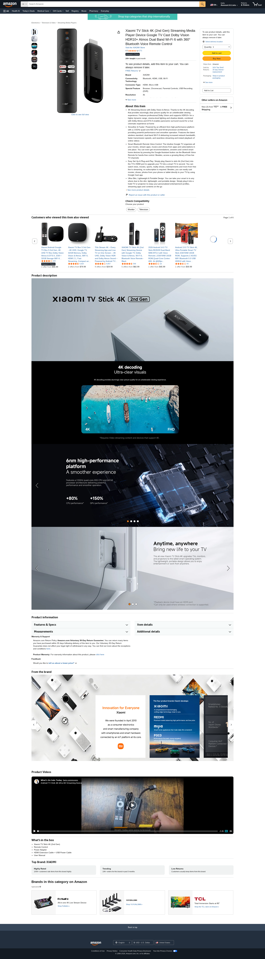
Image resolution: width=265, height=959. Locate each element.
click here (100, 654)
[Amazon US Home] (96, 943)
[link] (52, 253)
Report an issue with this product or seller (147, 195)
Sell (67, 11)
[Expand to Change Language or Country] (217, 5)
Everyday (105, 11)
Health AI (16, 11)
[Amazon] (10, 4)
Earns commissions (70, 780)
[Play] (34, 831)
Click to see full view (80, 114)
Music (84, 11)
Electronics (35, 23)
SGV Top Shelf (218, 67)
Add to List (208, 90)
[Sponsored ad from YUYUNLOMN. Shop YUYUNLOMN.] (132, 902)
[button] (6, 11)
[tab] (128, 521)
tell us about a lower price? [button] (62, 663)
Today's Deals (28, 11)
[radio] (34, 32)
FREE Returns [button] (132, 71)
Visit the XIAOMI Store (135, 47)
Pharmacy (93, 11)
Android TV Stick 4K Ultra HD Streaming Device (61, 783)
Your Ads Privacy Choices (162, 951)
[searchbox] (113, 4)
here (48, 649)
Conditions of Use (98, 951)
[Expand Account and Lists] (237, 5)
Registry (75, 11)
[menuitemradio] (226, 831)
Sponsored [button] (35, 887)
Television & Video (49, 23)
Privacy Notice (112, 951)
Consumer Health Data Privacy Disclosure (135, 951)
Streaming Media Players (67, 23)
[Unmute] (231, 831)
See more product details (138, 190)
